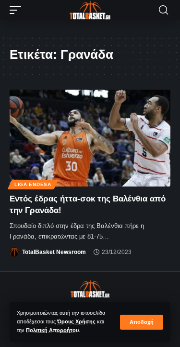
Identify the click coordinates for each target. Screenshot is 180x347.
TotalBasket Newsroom (54, 252)
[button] (141, 322)
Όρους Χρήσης (76, 321)
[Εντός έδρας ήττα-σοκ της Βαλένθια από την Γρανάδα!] (90, 138)
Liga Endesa (32, 184)
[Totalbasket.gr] (90, 10)
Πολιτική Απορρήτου (52, 330)
